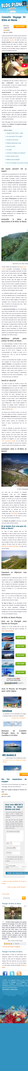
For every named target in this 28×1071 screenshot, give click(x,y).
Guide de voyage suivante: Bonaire (17, 887)
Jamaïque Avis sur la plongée (18, 717)
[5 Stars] (9, 30)
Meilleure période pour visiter (14, 143)
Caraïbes (11, 40)
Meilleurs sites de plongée (13, 159)
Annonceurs (14, 989)
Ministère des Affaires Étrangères (11, 546)
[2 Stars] (5, 30)
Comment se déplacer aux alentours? (16, 153)
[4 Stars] (7, 30)
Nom (9, 843)
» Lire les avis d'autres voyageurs (11, 946)
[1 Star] (4, 30)
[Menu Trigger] (24, 3)
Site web (9, 852)
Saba (11, 409)
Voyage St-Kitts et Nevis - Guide (15, 133)
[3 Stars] (6, 30)
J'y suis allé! (20, 26)
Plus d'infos (5, 989)
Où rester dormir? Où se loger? (14, 136)
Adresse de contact (11, 848)
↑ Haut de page (5, 894)
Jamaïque (7, 710)
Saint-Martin (14, 513)
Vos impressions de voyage (13, 831)
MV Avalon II (9, 754)
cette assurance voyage (8, 440)
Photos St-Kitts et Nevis (13, 156)
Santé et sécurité (11, 146)
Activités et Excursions (12, 139)
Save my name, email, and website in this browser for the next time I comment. (14, 859)
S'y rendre (9, 149)
